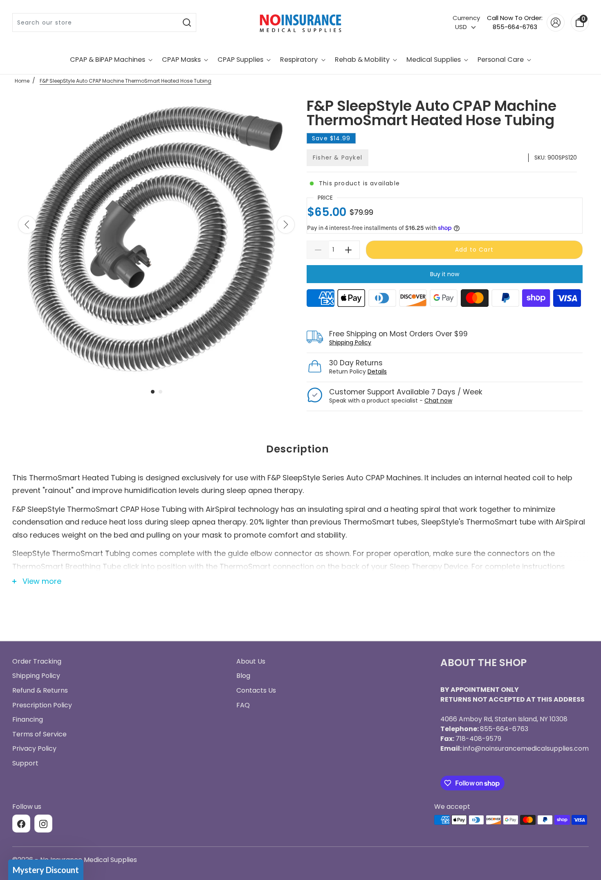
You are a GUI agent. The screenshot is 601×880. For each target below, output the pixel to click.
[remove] (318, 250)
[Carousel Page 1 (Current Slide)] (153, 392)
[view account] (556, 23)
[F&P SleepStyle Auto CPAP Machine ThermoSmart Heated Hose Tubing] (156, 239)
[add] (348, 250)
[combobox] (95, 23)
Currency (466, 18)
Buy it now (444, 274)
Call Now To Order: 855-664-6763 (515, 23)
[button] (45, 870)
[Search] (187, 23)
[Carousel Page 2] (160, 392)
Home (22, 80)
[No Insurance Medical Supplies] (300, 22)
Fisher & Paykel (337, 157)
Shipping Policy (350, 342)
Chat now (438, 400)
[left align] (27, 225)
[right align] (286, 225)
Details (377, 371)
